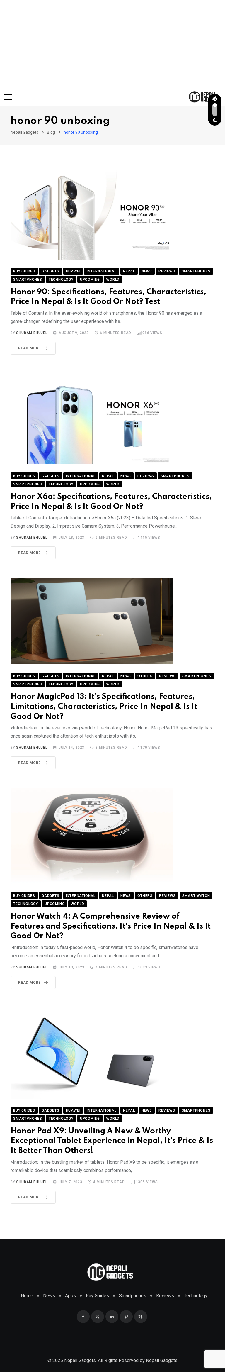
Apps (70, 1295)
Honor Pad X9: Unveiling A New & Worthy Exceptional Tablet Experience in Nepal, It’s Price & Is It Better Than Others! (112, 1141)
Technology (195, 1295)
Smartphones (132, 1295)
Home (27, 1295)
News (49, 1295)
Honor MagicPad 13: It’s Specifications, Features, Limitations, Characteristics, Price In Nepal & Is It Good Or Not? (104, 706)
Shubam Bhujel (31, 333)
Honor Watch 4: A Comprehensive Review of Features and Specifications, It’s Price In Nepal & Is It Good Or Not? (111, 926)
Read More (29, 348)
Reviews (165, 1295)
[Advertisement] (112, 44)
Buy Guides (97, 1295)
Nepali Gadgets (162, 1360)
